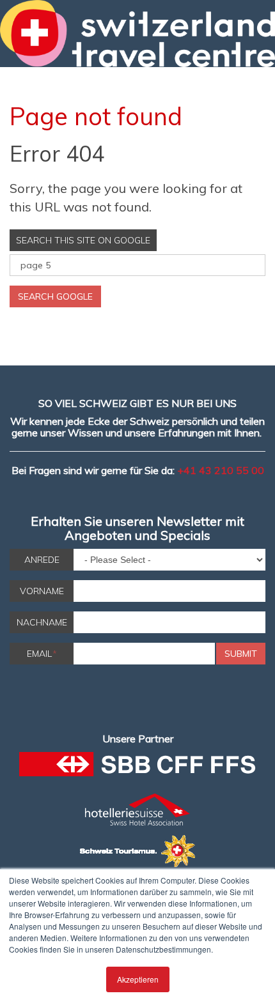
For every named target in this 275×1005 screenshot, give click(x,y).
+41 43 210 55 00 (220, 470)
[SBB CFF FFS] (137, 768)
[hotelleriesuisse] (137, 809)
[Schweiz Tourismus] (137, 851)
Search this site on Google (83, 240)
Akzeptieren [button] (138, 979)
